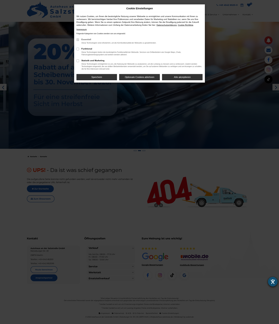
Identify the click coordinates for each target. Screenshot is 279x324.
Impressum (81, 29)
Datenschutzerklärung (167, 25)
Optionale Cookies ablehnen (139, 77)
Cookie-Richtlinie (185, 25)
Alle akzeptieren (182, 77)
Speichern (96, 77)
